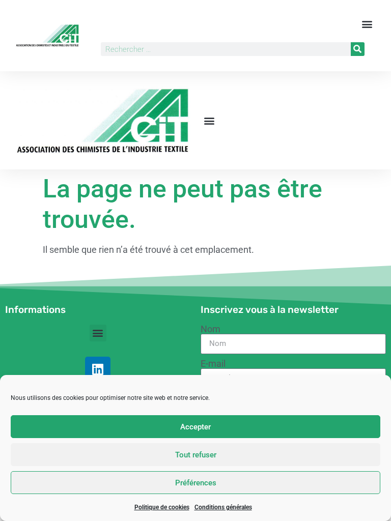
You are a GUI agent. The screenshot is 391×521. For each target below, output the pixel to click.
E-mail (213, 363)
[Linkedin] (97, 369)
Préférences (195, 482)
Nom (210, 329)
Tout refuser (195, 454)
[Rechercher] (358, 49)
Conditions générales (223, 507)
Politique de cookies (161, 507)
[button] (367, 23)
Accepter (195, 426)
